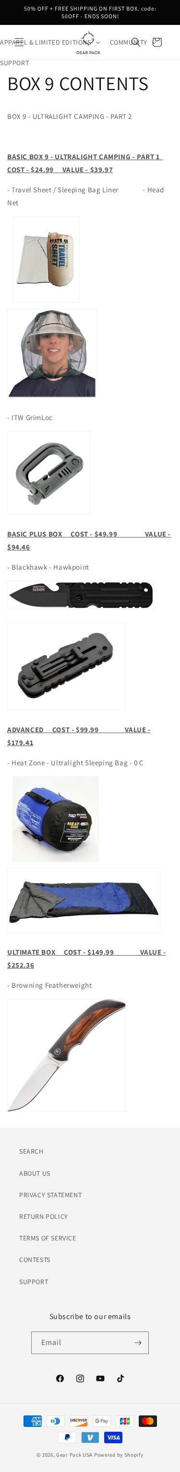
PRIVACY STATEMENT (50, 1195)
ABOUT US (34, 1173)
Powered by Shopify (119, 1454)
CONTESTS (34, 1259)
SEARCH (31, 1151)
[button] (135, 42)
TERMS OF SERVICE (47, 1238)
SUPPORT (33, 1281)
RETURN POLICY (43, 1216)
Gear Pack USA (74, 1454)
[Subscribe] (137, 1343)
